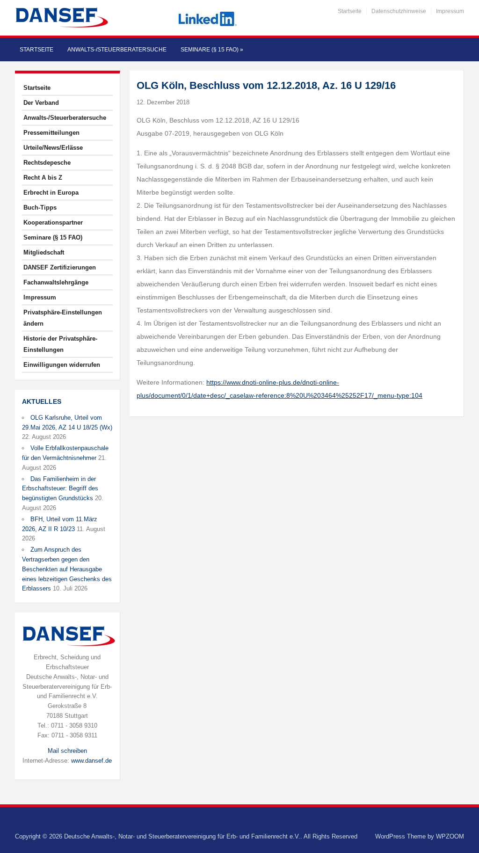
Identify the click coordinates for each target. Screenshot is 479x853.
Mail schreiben (67, 750)
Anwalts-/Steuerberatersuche (117, 49)
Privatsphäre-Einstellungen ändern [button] (62, 318)
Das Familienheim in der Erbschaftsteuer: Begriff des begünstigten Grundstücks (60, 488)
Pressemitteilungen (51, 132)
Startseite (350, 11)
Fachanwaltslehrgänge (55, 282)
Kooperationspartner (53, 222)
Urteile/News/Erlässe (53, 147)
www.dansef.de (91, 760)
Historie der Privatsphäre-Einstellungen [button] (60, 344)
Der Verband (41, 102)
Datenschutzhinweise (398, 11)
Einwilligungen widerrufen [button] (61, 364)
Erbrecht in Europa (51, 192)
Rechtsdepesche (47, 162)
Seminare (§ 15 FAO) (212, 49)
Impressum (450, 11)
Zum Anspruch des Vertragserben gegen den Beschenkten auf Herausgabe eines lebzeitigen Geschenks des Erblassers (67, 569)
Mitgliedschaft (43, 252)
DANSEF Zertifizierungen (59, 267)
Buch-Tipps (40, 207)
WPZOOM (450, 836)
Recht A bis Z (42, 177)
